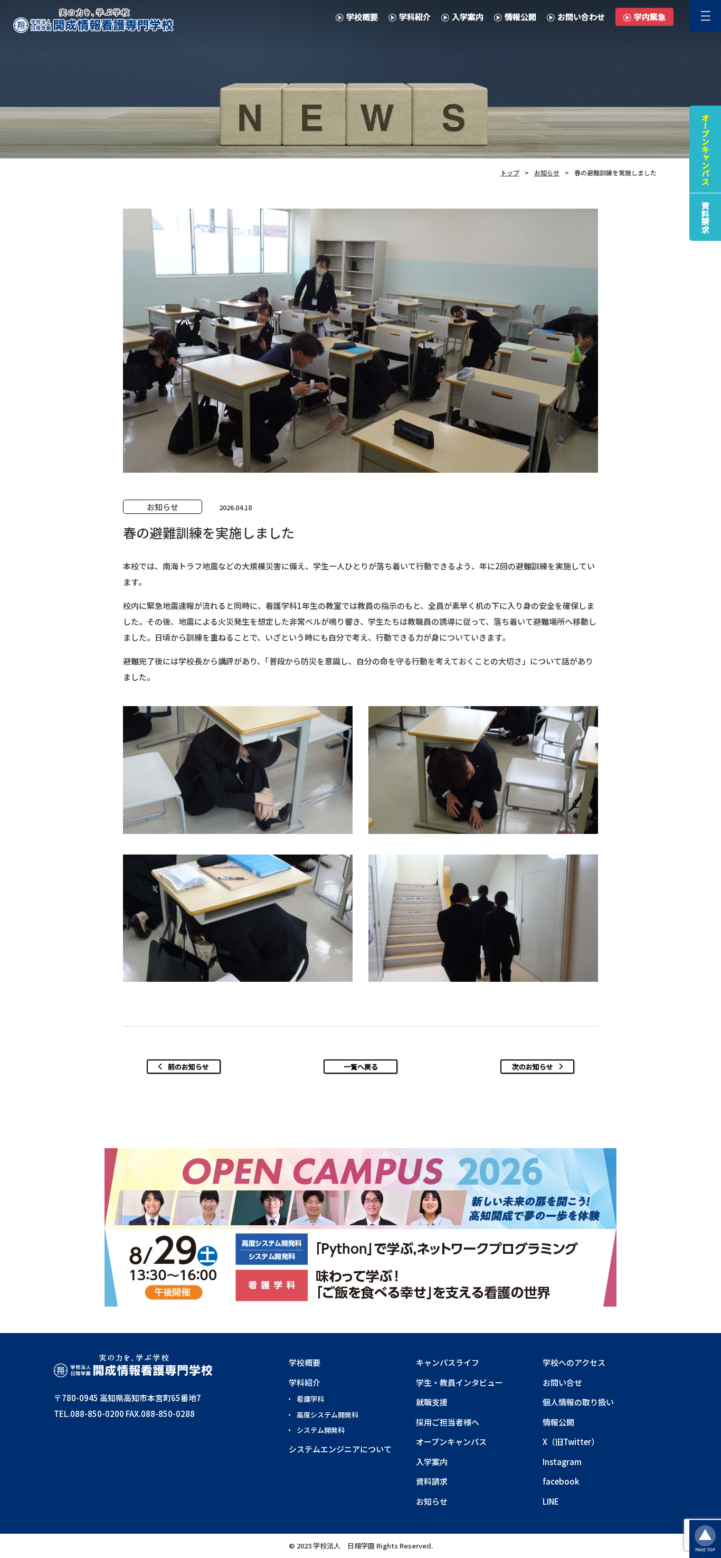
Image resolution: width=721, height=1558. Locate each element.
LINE (551, 1501)
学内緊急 (650, 16)
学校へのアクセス (574, 1362)
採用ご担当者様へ (447, 1422)
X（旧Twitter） (571, 1441)
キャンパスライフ (447, 1362)
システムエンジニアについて (340, 1448)
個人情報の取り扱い (578, 1401)
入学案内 (467, 16)
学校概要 (362, 16)
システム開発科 (321, 1430)
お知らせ (432, 1501)
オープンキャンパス (451, 1441)
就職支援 (432, 1401)
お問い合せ (562, 1382)
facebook (561, 1481)
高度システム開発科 (327, 1415)
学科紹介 (415, 16)
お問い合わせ (581, 16)
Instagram (562, 1461)
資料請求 (432, 1481)
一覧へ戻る (361, 1067)
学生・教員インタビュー (459, 1382)
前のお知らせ (188, 1067)
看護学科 (310, 1399)
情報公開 (520, 16)
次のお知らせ (532, 1067)
